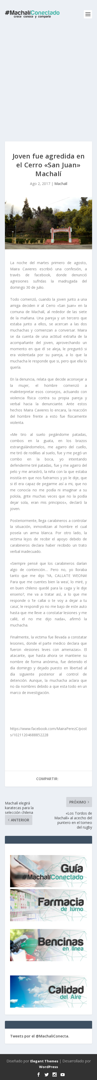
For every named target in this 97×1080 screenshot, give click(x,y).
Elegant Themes (44, 1061)
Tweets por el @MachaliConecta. (39, 1036)
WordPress (48, 1066)
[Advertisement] (48, 79)
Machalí (60, 183)
